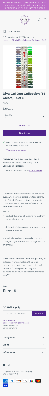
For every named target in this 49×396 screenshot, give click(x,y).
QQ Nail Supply (25, 371)
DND (5, 103)
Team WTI (13, 374)
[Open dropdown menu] (42, 338)
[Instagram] (9, 364)
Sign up (39, 313)
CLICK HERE (35, 170)
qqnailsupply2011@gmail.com (16, 323)
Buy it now (24, 133)
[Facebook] (4, 364)
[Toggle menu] (4, 20)
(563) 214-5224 (9, 320)
